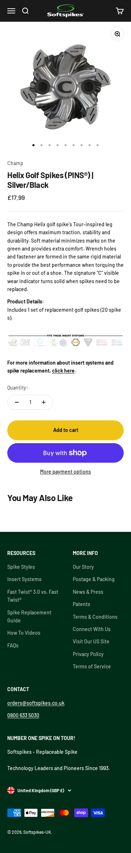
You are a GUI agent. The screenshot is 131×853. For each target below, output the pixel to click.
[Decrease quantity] (17, 402)
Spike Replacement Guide (29, 616)
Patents (81, 604)
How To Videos (23, 633)
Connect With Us (92, 629)
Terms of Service (92, 666)
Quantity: (17, 388)
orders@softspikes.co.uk (35, 703)
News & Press (88, 592)
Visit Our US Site (91, 641)
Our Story (83, 567)
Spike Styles (21, 567)
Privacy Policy (88, 654)
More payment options (65, 471)
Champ (15, 163)
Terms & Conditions (95, 617)
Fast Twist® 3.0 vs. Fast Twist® (32, 596)
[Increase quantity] (44, 402)
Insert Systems (24, 579)
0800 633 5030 (23, 715)
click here (63, 370)
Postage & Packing (94, 579)
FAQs (13, 645)
